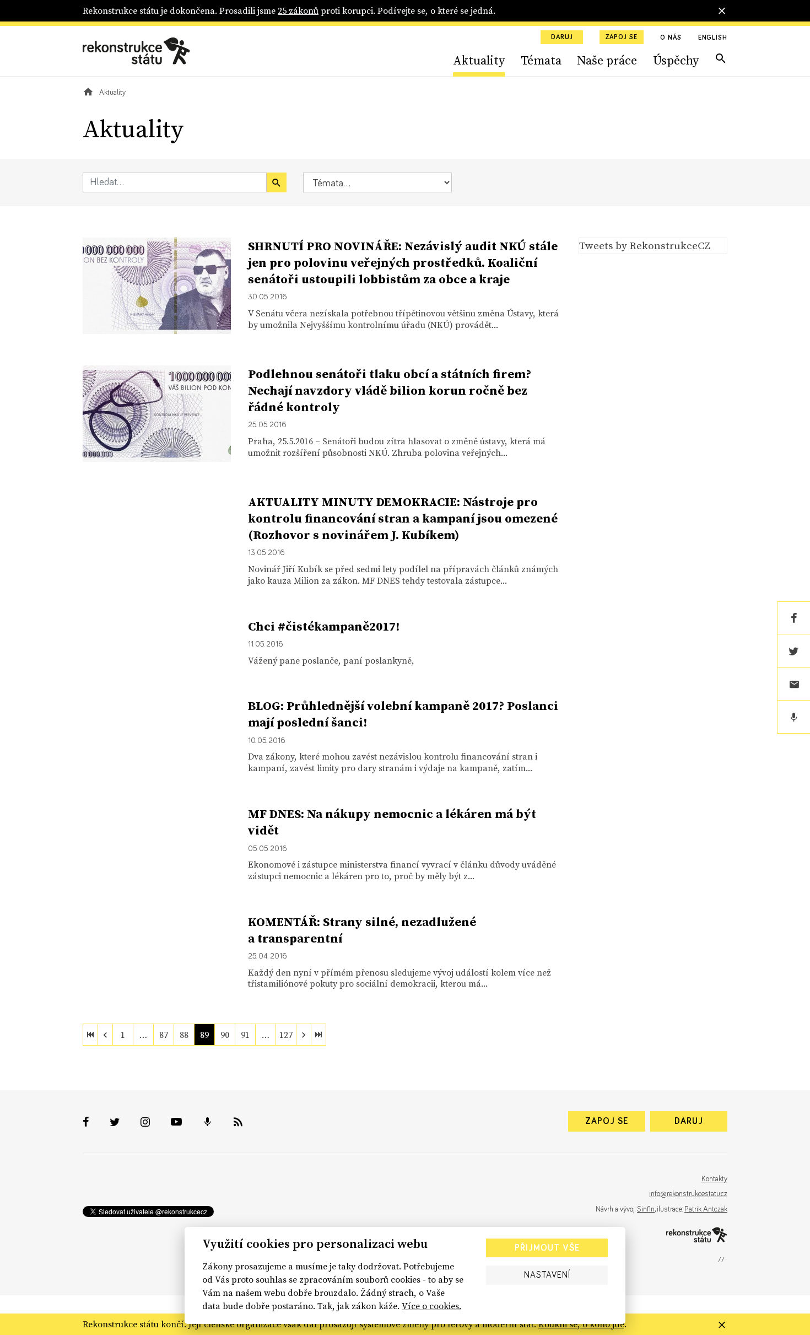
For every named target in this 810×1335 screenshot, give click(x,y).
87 (163, 1035)
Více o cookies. (431, 1306)
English (712, 38)
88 (184, 1035)
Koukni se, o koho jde (581, 1324)
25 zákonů (298, 10)
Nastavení (547, 1275)
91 (245, 1035)
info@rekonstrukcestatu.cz (688, 1194)
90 (224, 1035)
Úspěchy (676, 60)
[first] (90, 1034)
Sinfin (646, 1209)
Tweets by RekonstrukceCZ (645, 245)
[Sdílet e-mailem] (793, 684)
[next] (303, 1034)
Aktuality (479, 60)
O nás (671, 38)
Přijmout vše (547, 1248)
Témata (541, 60)
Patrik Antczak (705, 1209)
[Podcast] (793, 717)
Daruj (562, 37)
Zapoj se (622, 37)
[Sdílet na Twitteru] (793, 651)
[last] (318, 1034)
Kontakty (714, 1179)
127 (286, 1035)
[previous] (105, 1034)
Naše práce (607, 60)
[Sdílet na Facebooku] (793, 617)
